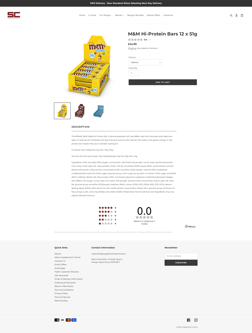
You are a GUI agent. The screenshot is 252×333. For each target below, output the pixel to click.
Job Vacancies (61, 275)
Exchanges (59, 268)
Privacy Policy (61, 293)
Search (57, 253)
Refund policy (61, 300)
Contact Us (59, 261)
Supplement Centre (190, 327)
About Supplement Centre (67, 257)
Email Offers (60, 264)
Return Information (64, 286)
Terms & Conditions (63, 290)
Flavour (132, 57)
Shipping (132, 48)
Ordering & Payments (65, 282)
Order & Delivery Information (68, 279)
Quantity (133, 68)
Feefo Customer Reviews (66, 271)
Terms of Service (62, 297)
